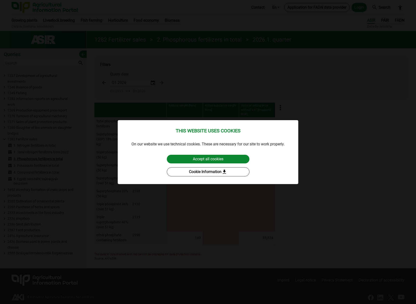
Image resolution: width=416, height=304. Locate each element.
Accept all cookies (208, 159)
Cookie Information (208, 172)
